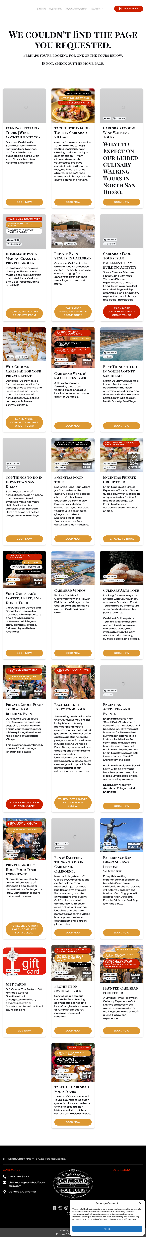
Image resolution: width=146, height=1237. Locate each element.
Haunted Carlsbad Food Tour (120, 990)
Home (41, 8)
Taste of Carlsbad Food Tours (71, 1089)
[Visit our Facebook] (54, 1208)
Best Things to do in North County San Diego (120, 371)
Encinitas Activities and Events (116, 709)
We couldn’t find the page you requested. (37, 1159)
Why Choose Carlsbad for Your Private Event (23, 371)
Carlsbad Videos (70, 590)
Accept (107, 1229)
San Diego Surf (112, 871)
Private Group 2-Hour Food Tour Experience (21, 869)
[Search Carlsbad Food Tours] (108, 8)
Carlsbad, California (22, 1191)
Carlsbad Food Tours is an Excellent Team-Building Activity (119, 260)
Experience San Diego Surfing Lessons (117, 862)
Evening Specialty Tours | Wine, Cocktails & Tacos (23, 132)
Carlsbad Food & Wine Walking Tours (119, 132)
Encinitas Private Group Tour (119, 479)
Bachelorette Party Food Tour (69, 706)
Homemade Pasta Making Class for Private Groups (22, 258)
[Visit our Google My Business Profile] (60, 1208)
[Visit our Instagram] (66, 1208)
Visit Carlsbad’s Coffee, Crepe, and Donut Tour (23, 598)
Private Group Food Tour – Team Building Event (24, 709)
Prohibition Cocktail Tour (67, 988)
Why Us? (55, 8)
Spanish (122, 718)
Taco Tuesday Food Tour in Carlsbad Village (72, 132)
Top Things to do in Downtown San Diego (24, 482)
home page (93, 63)
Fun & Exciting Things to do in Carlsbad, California (69, 864)
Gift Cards (16, 984)
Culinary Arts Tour (121, 590)
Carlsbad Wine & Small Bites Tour (70, 375)
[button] (140, 1203)
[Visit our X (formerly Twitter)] (68, 1213)
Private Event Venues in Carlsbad (72, 255)
